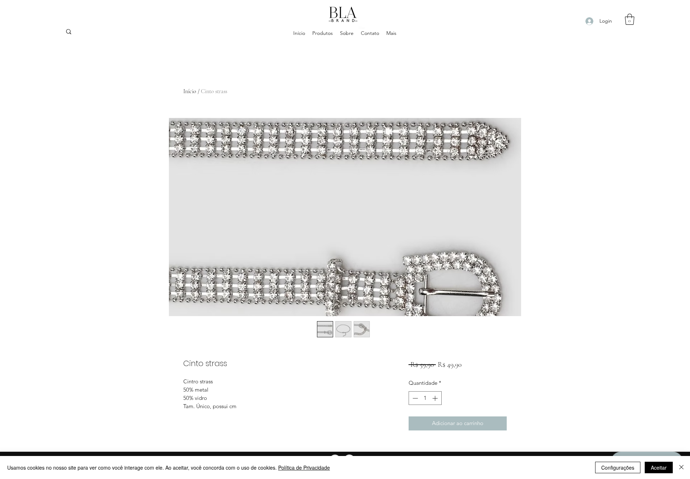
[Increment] (436, 398)
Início (189, 91)
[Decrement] (414, 398)
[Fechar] (681, 467)
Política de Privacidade (304, 467)
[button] (629, 19)
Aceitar (659, 467)
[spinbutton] (425, 398)
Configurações (617, 467)
